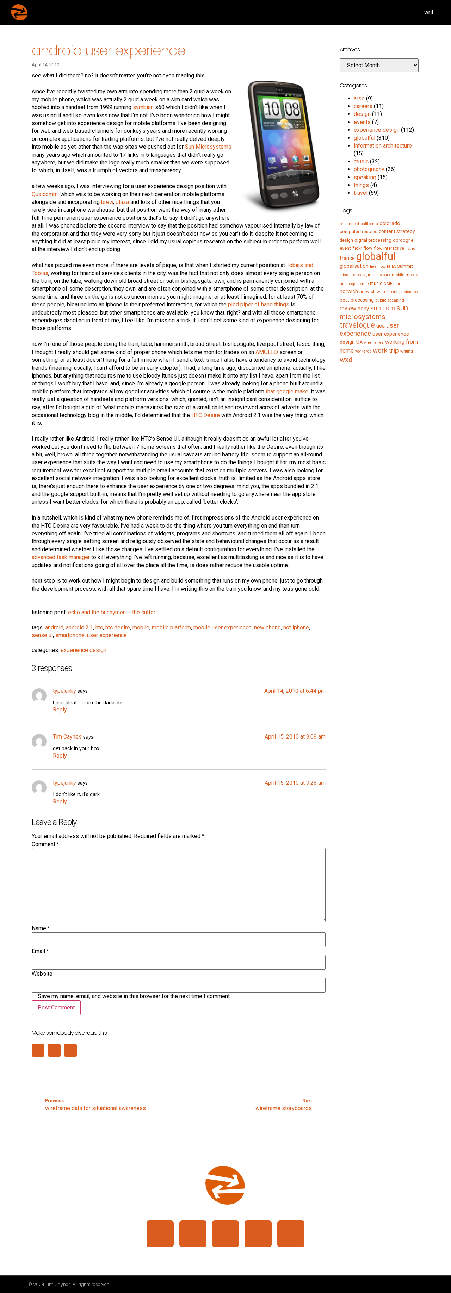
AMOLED (266, 352)
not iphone (296, 627)
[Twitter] (225, 1234)
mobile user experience (222, 627)
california (369, 223)
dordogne (403, 240)
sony (363, 308)
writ (428, 12)
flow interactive (389, 248)
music (361, 161)
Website (42, 974)
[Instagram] (192, 1234)
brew (107, 202)
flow (367, 248)
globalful (364, 138)
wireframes (374, 342)
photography (369, 169)
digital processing (372, 240)
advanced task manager (61, 557)
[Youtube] (290, 1234)
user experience (107, 635)
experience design (83, 650)
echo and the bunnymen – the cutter (111, 612)
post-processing (357, 300)
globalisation (354, 266)
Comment (45, 844)
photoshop (408, 291)
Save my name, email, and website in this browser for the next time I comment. (134, 996)
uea (380, 326)
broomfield (349, 223)
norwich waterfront (378, 291)
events (362, 122)
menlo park (380, 275)
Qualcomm (45, 194)
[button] (38, 1050)
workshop (363, 351)
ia (388, 266)
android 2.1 (79, 627)
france (347, 258)
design (362, 114)
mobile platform (171, 627)
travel (360, 192)
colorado (389, 223)
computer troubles (358, 231)
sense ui (42, 635)
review (348, 308)
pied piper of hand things (258, 304)
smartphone (70, 635)
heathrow (377, 266)
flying (410, 248)
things (361, 185)
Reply (60, 709)
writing (406, 351)
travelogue (357, 325)
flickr (357, 248)
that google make (287, 391)
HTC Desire (205, 415)
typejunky (64, 691)
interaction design (355, 275)
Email (40, 951)
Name (41, 928)
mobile (140, 627)
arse (359, 98)
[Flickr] (258, 1234)
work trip (386, 350)
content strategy (397, 231)
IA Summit (402, 266)
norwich (349, 291)
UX (359, 342)
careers (363, 106)
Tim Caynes (67, 736)
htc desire (117, 627)
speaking (365, 177)
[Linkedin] (160, 1234)
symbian (143, 107)
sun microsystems (374, 312)
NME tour (392, 283)
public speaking (389, 300)
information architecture (383, 145)
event (345, 248)
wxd (346, 359)
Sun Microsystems (208, 146)
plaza (122, 202)
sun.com (382, 308)
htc (99, 627)
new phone (267, 627)
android (54, 627)
